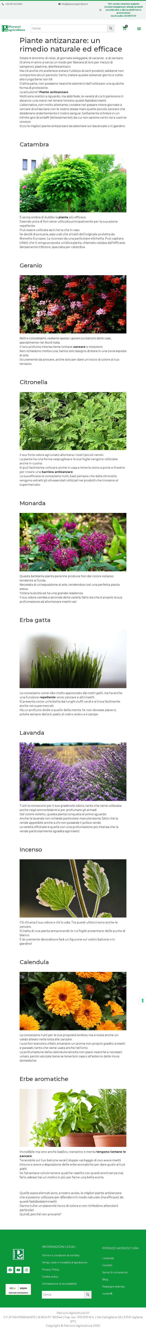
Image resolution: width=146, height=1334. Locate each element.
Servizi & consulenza (114, 1272)
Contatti (107, 1265)
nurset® (107, 1293)
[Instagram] (26, 1270)
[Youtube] (18, 1270)
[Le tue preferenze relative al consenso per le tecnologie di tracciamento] (142, 1000)
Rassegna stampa (113, 1286)
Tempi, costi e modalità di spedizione (64, 1262)
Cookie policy (50, 1276)
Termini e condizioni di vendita (60, 1255)
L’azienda (108, 1258)
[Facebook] (10, 1270)
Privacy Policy (50, 1269)
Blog (105, 1279)
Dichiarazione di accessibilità (59, 1283)
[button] (139, 28)
